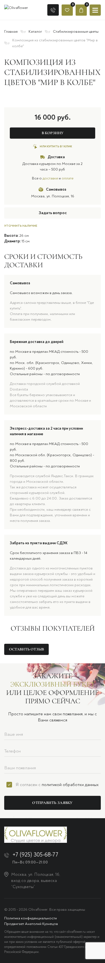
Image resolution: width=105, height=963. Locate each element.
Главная (11, 31)
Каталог (35, 31)
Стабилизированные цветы (76, 31)
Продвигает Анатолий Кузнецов (31, 923)
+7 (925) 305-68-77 (35, 854)
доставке (50, 178)
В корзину (53, 133)
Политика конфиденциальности (30, 918)
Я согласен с (57, 784)
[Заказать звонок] (53, 10)
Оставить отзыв (26, 649)
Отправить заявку (52, 802)
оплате (67, 178)
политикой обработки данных (70, 784)
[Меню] (95, 10)
